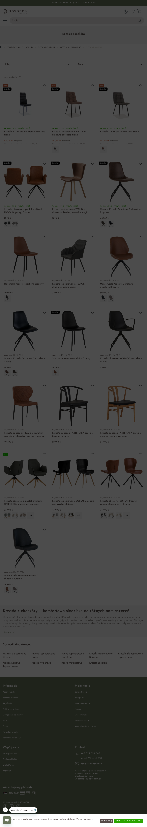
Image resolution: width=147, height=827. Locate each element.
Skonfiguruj (106, 821)
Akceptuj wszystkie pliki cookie (128, 821)
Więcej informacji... (85, 819)
